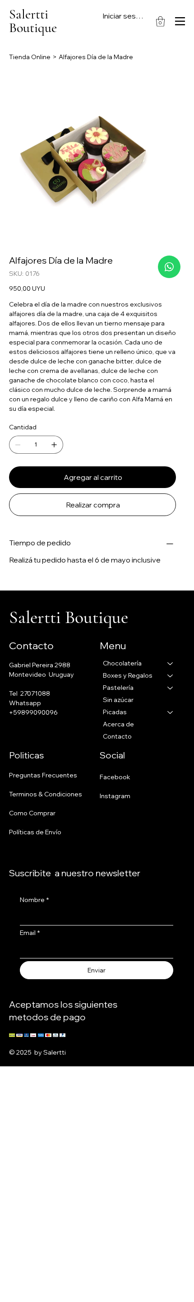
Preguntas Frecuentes (43, 775)
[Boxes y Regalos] (170, 676)
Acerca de (118, 724)
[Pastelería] (170, 688)
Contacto (117, 736)
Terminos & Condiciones (45, 794)
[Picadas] (170, 712)
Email (30, 933)
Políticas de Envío (35, 832)
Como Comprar (32, 813)
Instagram (115, 796)
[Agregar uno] (54, 445)
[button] (160, 21)
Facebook (115, 777)
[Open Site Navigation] (180, 21)
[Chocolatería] (170, 663)
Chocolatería (122, 663)
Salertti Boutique (33, 21)
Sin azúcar (118, 700)
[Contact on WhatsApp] (169, 267)
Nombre (34, 900)
